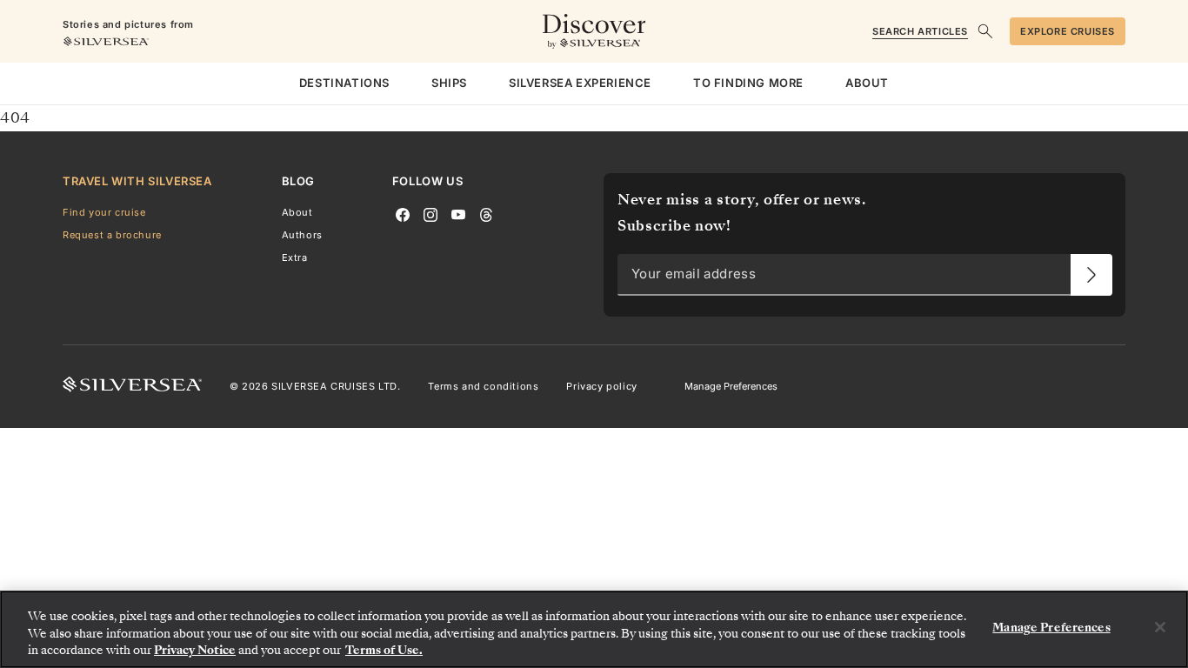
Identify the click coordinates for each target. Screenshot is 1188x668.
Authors (302, 235)
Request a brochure (112, 235)
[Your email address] (1091, 275)
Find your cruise (104, 212)
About (297, 212)
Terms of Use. (384, 650)
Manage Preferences (731, 386)
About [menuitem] (867, 83)
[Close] (1160, 627)
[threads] (486, 213)
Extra (295, 257)
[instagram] (430, 213)
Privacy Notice (195, 650)
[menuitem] (344, 83)
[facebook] (402, 213)
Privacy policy (601, 386)
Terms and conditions (483, 386)
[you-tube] (458, 213)
